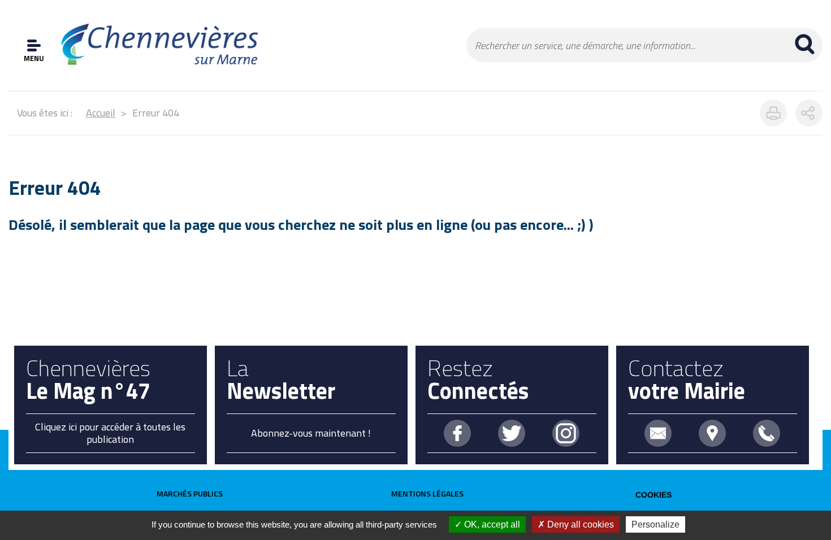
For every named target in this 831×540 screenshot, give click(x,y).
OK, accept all (491, 524)
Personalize (655, 524)
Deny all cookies (579, 524)
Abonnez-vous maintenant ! (311, 433)
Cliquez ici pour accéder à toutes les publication (110, 433)
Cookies (653, 494)
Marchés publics (190, 493)
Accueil (100, 112)
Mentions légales (427, 493)
